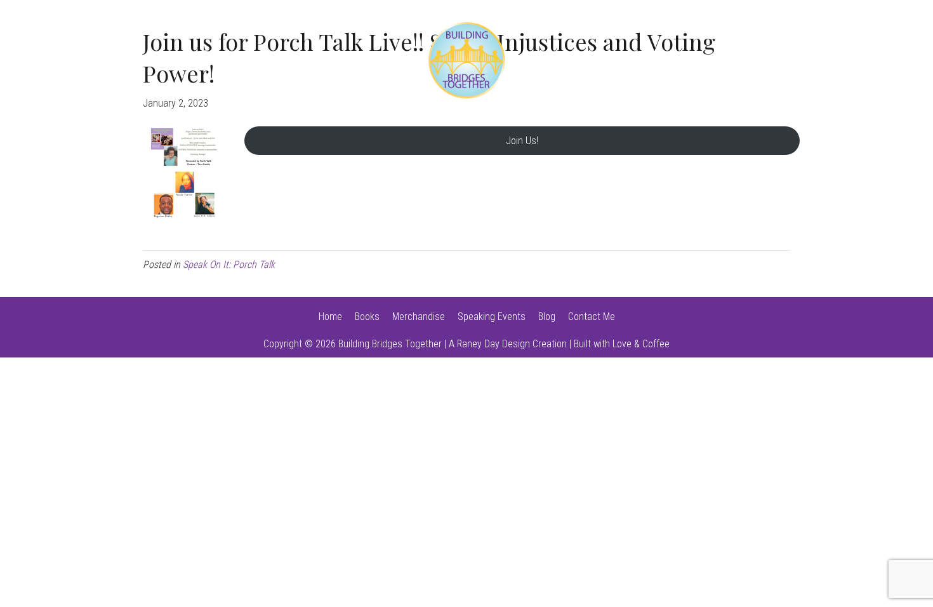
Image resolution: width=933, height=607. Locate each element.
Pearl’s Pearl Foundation (774, 60)
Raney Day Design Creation (512, 344)
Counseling (206, 60)
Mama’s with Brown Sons (625, 60)
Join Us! (522, 141)
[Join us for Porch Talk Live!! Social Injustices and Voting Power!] (180, 173)
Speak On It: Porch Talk (314, 60)
